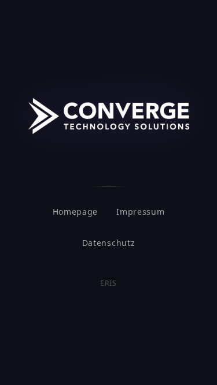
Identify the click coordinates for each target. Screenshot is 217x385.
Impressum (140, 211)
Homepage (75, 211)
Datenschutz (108, 242)
